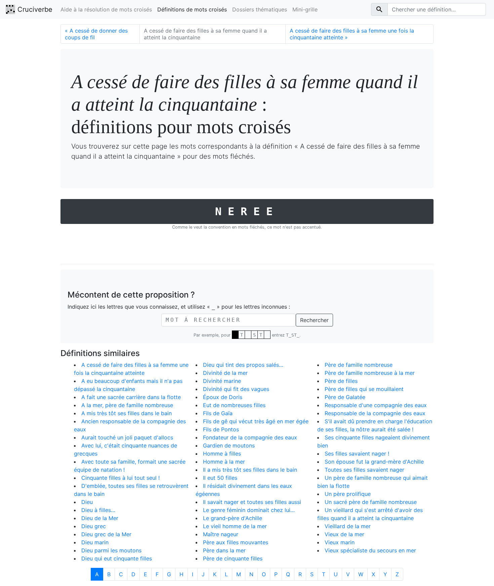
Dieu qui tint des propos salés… (243, 364)
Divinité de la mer (225, 372)
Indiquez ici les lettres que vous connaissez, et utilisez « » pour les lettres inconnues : (179, 306)
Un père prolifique (348, 494)
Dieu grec (93, 526)
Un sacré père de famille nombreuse (371, 502)
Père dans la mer (224, 550)
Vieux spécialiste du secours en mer (370, 550)
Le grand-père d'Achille (232, 518)
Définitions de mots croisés (192, 9)
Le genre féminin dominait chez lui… (249, 510)
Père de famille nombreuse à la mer (370, 372)
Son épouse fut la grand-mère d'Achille (374, 461)
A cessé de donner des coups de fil (96, 34)
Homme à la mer (224, 461)
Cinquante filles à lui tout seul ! (120, 477)
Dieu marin (95, 542)
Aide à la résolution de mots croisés (106, 9)
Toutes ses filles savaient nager (364, 469)
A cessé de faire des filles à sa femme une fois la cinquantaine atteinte (352, 34)
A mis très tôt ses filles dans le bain (126, 413)
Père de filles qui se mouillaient (364, 389)
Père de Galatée (345, 397)
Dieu (87, 502)
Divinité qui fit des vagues (236, 389)
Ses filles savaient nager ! (357, 453)
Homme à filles (222, 453)
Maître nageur (220, 534)
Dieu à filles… (98, 510)
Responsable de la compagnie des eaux (375, 413)
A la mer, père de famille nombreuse (127, 405)
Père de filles (341, 381)
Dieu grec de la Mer (106, 534)
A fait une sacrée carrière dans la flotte (131, 397)
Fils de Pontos (221, 429)
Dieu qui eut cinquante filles (116, 558)
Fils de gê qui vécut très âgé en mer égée (255, 421)
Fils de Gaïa (218, 413)
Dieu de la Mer (99, 518)
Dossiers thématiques (259, 9)
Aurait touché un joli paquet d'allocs (127, 437)
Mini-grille (305, 9)
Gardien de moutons (229, 445)
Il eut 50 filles (220, 477)
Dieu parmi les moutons (111, 550)
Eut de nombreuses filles (234, 405)
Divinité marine (222, 381)
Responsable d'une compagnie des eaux (376, 405)
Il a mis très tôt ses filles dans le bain (250, 469)
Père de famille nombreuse (359, 364)
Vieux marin (340, 542)
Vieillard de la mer (348, 526)
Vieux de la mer (344, 534)
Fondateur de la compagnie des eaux (250, 437)
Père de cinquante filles (232, 558)
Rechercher (314, 320)
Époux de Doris (222, 397)
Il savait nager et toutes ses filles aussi (252, 502)
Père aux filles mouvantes (235, 542)
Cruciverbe (33, 9)
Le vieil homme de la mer (235, 526)
